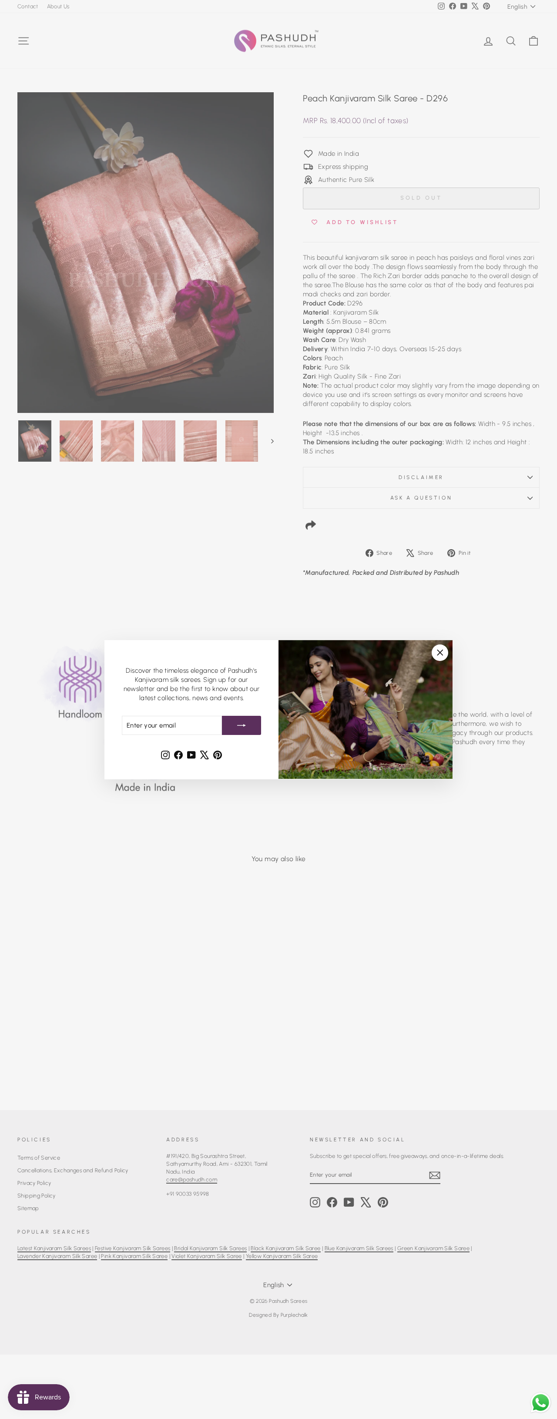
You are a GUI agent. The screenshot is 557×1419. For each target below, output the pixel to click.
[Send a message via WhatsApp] (541, 1403)
